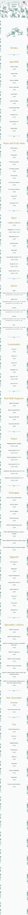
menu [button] (2, 2)
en (26, 2)
